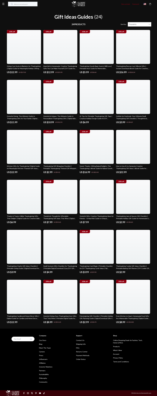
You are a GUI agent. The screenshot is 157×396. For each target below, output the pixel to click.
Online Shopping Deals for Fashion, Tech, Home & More (127, 341)
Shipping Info (81, 344)
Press (41, 355)
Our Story (42, 340)
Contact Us (80, 340)
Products (116, 346)
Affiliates (42, 363)
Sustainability (44, 374)
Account (116, 354)
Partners (42, 371)
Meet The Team (45, 348)
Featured (135, 4)
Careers (42, 352)
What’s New (117, 350)
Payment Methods (82, 355)
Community (43, 382)
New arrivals (125, 4)
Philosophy (43, 378)
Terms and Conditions (121, 362)
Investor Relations (45, 367)
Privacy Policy (118, 358)
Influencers (43, 359)
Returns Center (81, 352)
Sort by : (124, 24)
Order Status (81, 359)
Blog (40, 344)
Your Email (17, 339)
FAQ (77, 348)
